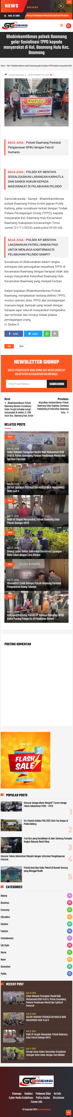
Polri (21, 346)
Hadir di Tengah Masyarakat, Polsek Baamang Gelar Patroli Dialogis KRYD (33, 521)
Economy (5, 910)
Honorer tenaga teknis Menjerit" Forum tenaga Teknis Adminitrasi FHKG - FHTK (45, 805)
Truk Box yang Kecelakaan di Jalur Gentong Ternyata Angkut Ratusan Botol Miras (48, 840)
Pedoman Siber (43, 1094)
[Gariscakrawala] (36, 1086)
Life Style (5, 945)
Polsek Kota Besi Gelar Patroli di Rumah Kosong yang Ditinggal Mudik (46, 869)
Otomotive (5, 967)
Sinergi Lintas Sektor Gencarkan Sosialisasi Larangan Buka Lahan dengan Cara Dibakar (34, 553)
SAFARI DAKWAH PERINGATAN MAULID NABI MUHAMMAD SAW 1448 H (35, 489)
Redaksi (28, 1094)
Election (4, 924)
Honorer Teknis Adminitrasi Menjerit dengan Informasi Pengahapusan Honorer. (33, 858)
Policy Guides (43, 1098)
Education (5, 917)
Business (5, 903)
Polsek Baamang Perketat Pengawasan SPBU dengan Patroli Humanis (34, 147)
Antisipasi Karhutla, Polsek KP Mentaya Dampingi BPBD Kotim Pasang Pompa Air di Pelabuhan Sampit (35, 617)
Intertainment (7, 938)
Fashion (4, 931)
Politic (4, 974)
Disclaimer (58, 1098)
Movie (3, 952)
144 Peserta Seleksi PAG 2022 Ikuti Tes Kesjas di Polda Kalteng (46, 822)
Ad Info (57, 1094)
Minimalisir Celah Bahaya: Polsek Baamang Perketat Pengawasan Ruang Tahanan (34, 585)
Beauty (4, 896)
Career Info (36, 1102)
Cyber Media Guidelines (21, 1098)
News (3, 959)
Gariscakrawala (44, 1110)
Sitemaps (17, 1094)
